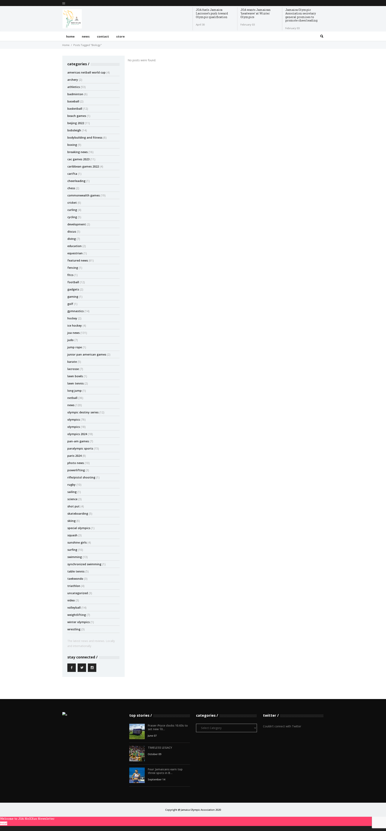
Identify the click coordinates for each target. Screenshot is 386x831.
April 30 (200, 24)
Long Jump (74, 391)
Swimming (74, 557)
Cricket (72, 202)
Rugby (71, 485)
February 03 (247, 24)
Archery (72, 80)
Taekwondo (75, 579)
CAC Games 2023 (78, 159)
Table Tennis (75, 571)
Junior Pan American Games (86, 354)
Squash (72, 535)
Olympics (73, 419)
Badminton (75, 94)
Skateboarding (77, 513)
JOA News (73, 333)
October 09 (154, 754)
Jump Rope (74, 347)
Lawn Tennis (75, 383)
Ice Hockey (74, 325)
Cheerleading (76, 181)
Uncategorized (77, 593)
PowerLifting (76, 470)
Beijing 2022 (75, 123)
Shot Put (73, 506)
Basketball (74, 108)
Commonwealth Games (83, 195)
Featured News (77, 260)
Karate (72, 362)
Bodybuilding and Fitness (84, 137)
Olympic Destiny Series (83, 412)
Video (71, 600)
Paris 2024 (74, 456)
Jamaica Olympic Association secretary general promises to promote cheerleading (301, 15)
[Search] (322, 36)
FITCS (70, 275)
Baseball (73, 101)
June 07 (152, 735)
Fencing (72, 268)
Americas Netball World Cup (86, 72)
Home (66, 45)
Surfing (72, 550)
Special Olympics (78, 528)
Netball (72, 398)
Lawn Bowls (75, 376)
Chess (71, 188)
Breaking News (77, 152)
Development (76, 224)
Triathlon (73, 586)
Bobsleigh (74, 130)
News (70, 405)
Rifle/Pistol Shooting (81, 477)
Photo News (75, 463)
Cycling (72, 217)
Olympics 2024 (77, 434)
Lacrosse (73, 369)
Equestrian (75, 253)
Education (74, 246)
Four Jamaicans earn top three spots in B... (165, 771)
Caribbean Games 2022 (83, 166)
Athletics (73, 87)
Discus (71, 231)
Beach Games (76, 116)
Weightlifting (76, 615)
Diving (71, 239)
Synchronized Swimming (84, 564)
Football (73, 282)
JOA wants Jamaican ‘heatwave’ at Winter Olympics (255, 13)
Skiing (71, 521)
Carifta (72, 174)
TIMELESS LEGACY (160, 747)
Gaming (72, 296)
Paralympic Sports (80, 448)
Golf (70, 304)
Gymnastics (75, 311)
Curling (72, 210)
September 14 (156, 779)
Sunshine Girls (77, 542)
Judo (70, 340)
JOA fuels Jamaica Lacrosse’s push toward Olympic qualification (212, 13)
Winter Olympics (78, 622)
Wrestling (73, 629)
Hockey (72, 318)
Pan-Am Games (78, 441)
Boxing (72, 145)
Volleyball (74, 607)
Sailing (72, 492)
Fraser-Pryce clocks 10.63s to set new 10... (168, 727)
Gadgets (73, 289)
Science (72, 499)
